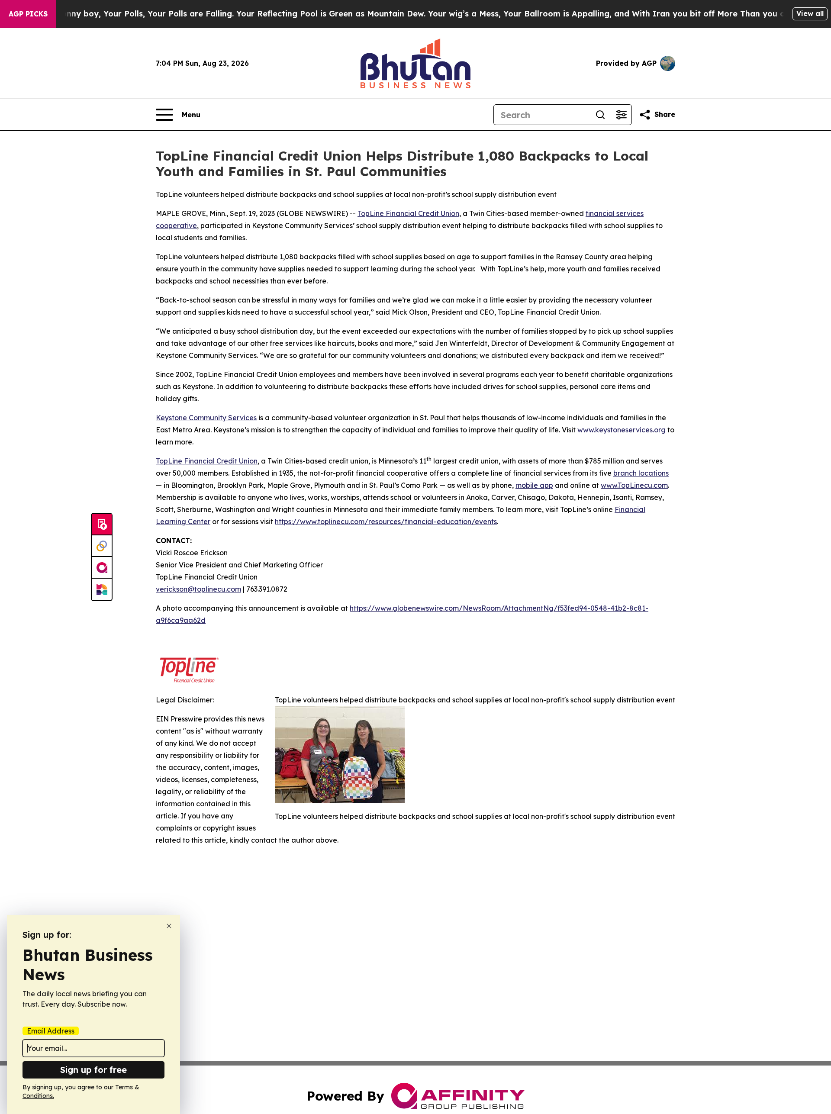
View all (810, 13)
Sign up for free (93, 1069)
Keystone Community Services (206, 417)
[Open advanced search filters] (621, 115)
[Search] (600, 115)
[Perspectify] (102, 546)
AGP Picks (28, 14)
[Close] (169, 926)
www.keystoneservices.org (621, 429)
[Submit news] (102, 524)
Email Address (50, 1031)
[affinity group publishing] (102, 568)
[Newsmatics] (102, 589)
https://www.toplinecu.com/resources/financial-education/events (386, 521)
